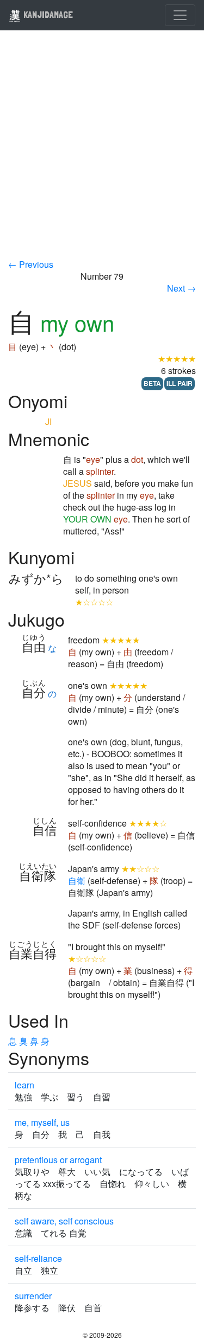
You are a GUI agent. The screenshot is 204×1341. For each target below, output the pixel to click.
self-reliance (38, 1258)
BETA (152, 383)
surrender (33, 1296)
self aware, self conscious (64, 1221)
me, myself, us (42, 1122)
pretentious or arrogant (58, 1159)
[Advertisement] (102, 151)
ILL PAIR (179, 383)
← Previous (30, 264)
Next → (181, 288)
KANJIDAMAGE (47, 14)
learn (24, 1085)
